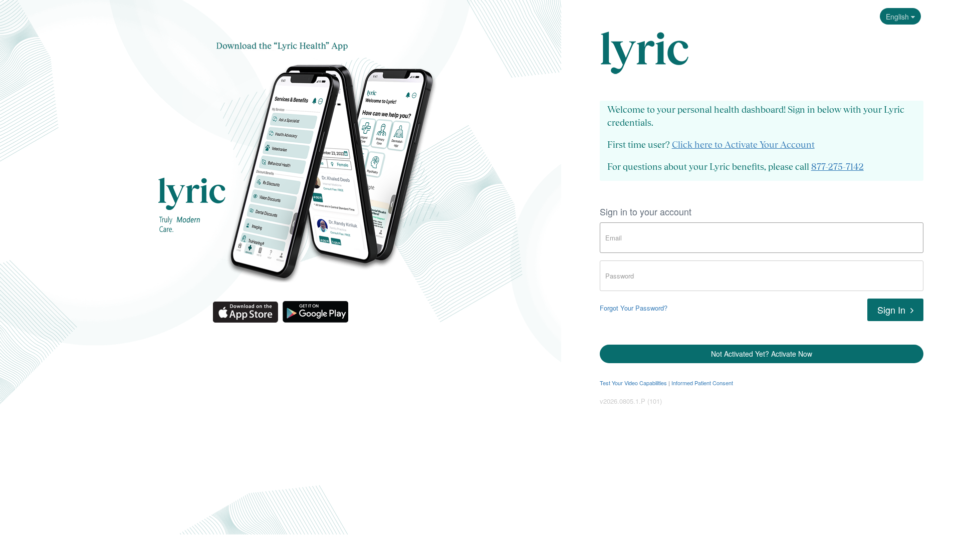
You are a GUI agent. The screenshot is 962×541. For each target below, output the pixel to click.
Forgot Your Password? (633, 308)
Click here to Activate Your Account (743, 144)
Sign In (892, 309)
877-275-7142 (837, 166)
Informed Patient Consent (702, 383)
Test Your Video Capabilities (633, 383)
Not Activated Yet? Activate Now (761, 354)
